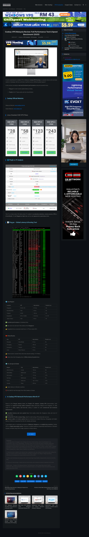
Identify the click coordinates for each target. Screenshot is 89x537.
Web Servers (38, 5)
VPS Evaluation (59, 5)
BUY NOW (11, 152)
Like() (46, 37)
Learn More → (74, 164)
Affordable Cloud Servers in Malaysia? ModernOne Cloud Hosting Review (16, 488)
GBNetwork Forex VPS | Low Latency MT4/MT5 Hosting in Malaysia (38, 507)
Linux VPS (23, 481)
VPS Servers (34, 37)
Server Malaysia (7, 5)
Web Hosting (48, 5)
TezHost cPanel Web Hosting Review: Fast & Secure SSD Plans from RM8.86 (46, 488)
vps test (45, 481)
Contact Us (77, 5)
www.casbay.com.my (20, 105)
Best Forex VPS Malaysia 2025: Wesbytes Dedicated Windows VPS (24, 507)
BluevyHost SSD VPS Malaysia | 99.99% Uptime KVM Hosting (51, 507)
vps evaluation (31, 481)
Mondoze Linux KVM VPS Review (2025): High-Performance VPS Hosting (11, 521)
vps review (38, 481)
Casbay (17, 481)
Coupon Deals (69, 5)
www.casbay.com (17, 108)
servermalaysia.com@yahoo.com (72, 59)
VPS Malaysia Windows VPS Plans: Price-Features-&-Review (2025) (11, 507)
